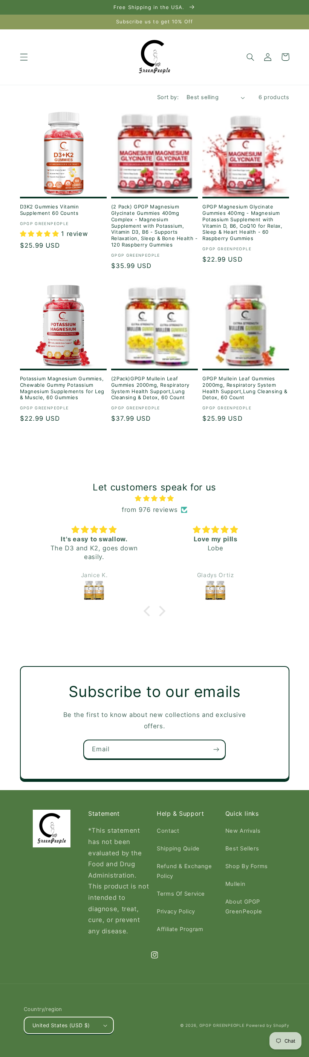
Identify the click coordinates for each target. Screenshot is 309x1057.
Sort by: (168, 97)
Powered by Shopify (267, 1025)
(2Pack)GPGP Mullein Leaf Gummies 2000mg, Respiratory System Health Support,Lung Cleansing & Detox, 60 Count (150, 388)
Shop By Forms (246, 866)
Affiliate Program (180, 929)
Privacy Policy (176, 911)
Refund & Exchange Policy (184, 871)
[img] (154, 498)
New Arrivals (243, 830)
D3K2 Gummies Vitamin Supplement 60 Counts (49, 210)
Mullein (235, 884)
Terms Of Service (181, 893)
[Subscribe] (216, 749)
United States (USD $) (61, 1025)
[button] (23, 57)
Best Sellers (242, 848)
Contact (168, 830)
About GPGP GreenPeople (243, 906)
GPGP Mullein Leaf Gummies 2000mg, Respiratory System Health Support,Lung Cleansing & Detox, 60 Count (245, 388)
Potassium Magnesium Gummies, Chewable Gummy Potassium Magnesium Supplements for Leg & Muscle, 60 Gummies (62, 388)
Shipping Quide (178, 848)
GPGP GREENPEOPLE (222, 1025)
